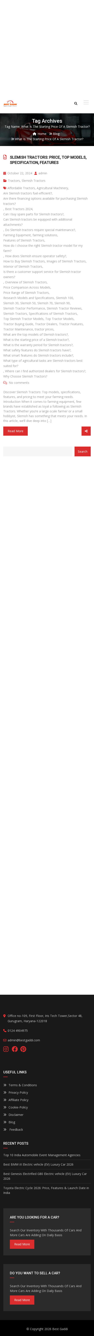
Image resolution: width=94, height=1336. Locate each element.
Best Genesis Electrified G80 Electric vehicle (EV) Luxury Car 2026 (45, 1176)
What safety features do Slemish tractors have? (36, 350)
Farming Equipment (17, 235)
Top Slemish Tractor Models (23, 319)
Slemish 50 (28, 303)
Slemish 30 (11, 303)
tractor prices (44, 329)
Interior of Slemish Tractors (22, 266)
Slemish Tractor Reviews (64, 308)
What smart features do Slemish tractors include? (38, 355)
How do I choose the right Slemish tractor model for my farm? (43, 248)
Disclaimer (16, 1115)
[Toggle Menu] (86, 102)
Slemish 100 (64, 298)
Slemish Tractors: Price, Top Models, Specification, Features (48, 160)
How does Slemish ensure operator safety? (35, 256)
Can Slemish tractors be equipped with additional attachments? (37, 222)
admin (42, 173)
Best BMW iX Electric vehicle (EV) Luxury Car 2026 (38, 1164)
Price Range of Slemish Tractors (26, 293)
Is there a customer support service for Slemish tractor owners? (42, 274)
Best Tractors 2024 (18, 209)
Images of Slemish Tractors (66, 261)
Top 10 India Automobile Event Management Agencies (41, 1155)
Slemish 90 (62, 303)
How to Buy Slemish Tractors (24, 261)
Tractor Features (71, 324)
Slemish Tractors (33, 180)
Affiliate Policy (18, 1100)
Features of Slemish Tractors (23, 240)
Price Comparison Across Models (26, 287)
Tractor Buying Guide (18, 324)
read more (22, 1244)
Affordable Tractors (21, 188)
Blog (12, 1122)
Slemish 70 (45, 303)
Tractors (14, 180)
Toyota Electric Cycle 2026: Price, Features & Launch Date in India (46, 1190)
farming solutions (45, 235)
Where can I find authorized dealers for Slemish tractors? (45, 371)
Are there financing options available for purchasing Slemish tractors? (45, 201)
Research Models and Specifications (28, 298)
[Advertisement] (47, 47)
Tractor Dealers (46, 324)
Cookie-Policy (18, 1107)
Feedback (16, 1129)
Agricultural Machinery (52, 188)
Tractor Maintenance (18, 329)
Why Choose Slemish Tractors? (25, 376)
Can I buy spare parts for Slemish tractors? (33, 214)
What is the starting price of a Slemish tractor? (36, 340)
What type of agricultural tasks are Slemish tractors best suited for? (43, 363)
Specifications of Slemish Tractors (53, 313)
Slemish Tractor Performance (24, 308)
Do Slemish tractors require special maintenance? (40, 230)
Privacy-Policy (18, 1092)
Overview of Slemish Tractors (26, 282)
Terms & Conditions (23, 1085)
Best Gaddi (60, 1329)
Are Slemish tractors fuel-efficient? (27, 193)
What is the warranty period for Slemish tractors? (38, 345)
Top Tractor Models (59, 319)
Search (82, 451)
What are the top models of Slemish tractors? (35, 334)
